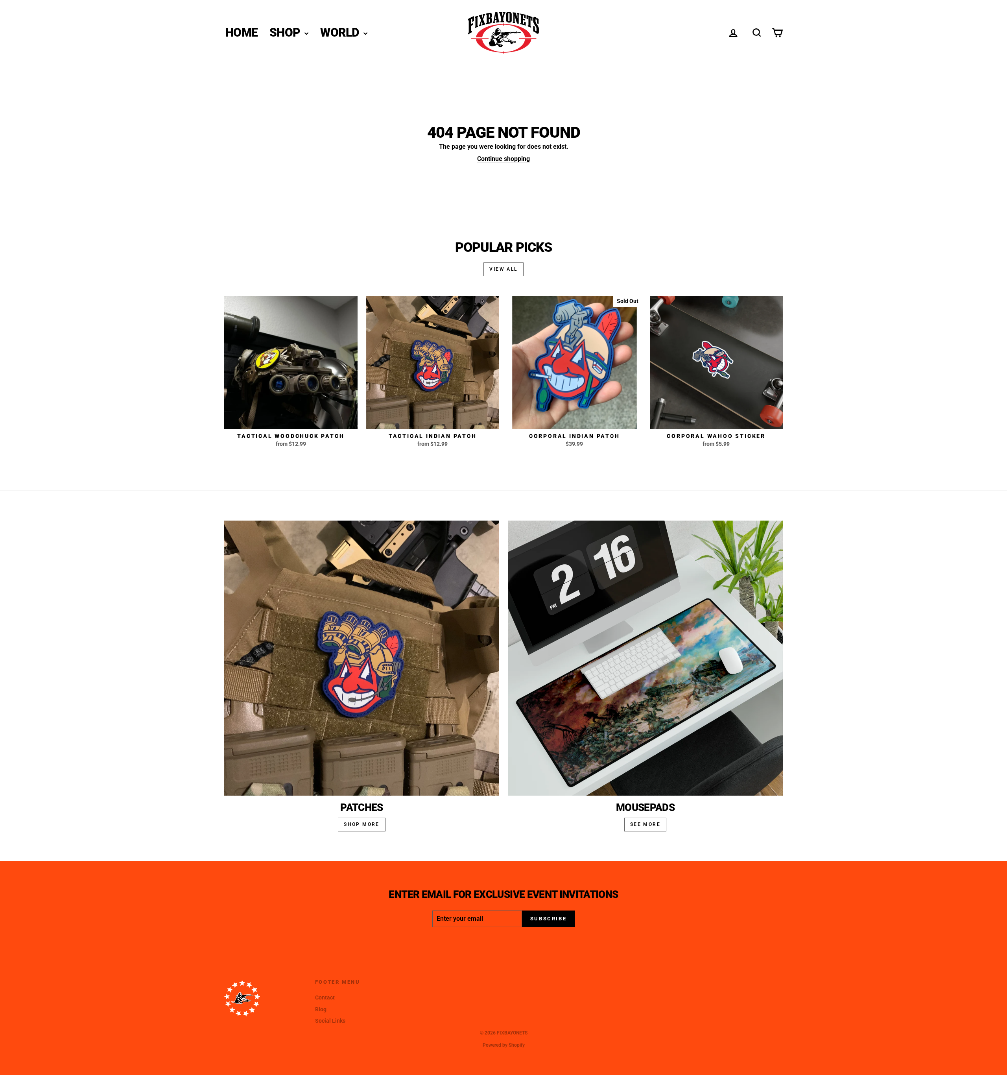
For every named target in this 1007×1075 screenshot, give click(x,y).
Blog (320, 1009)
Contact (325, 997)
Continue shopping (503, 159)
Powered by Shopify (504, 1045)
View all (503, 269)
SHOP (285, 32)
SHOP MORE (362, 824)
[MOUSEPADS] (645, 658)
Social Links (330, 1021)
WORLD (340, 32)
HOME (241, 32)
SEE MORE (645, 824)
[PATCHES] (361, 658)
